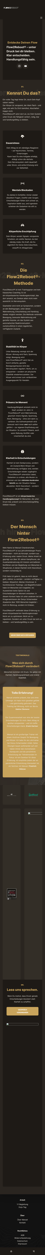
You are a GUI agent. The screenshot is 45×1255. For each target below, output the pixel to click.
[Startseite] (11, 1251)
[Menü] (41, 18)
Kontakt (22, 1223)
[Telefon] (33, 1251)
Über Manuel (22, 1220)
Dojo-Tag (22, 1207)
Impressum (22, 1244)
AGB (22, 1235)
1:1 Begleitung (22, 1204)
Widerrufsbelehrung (22, 1238)
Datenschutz (22, 1241)
